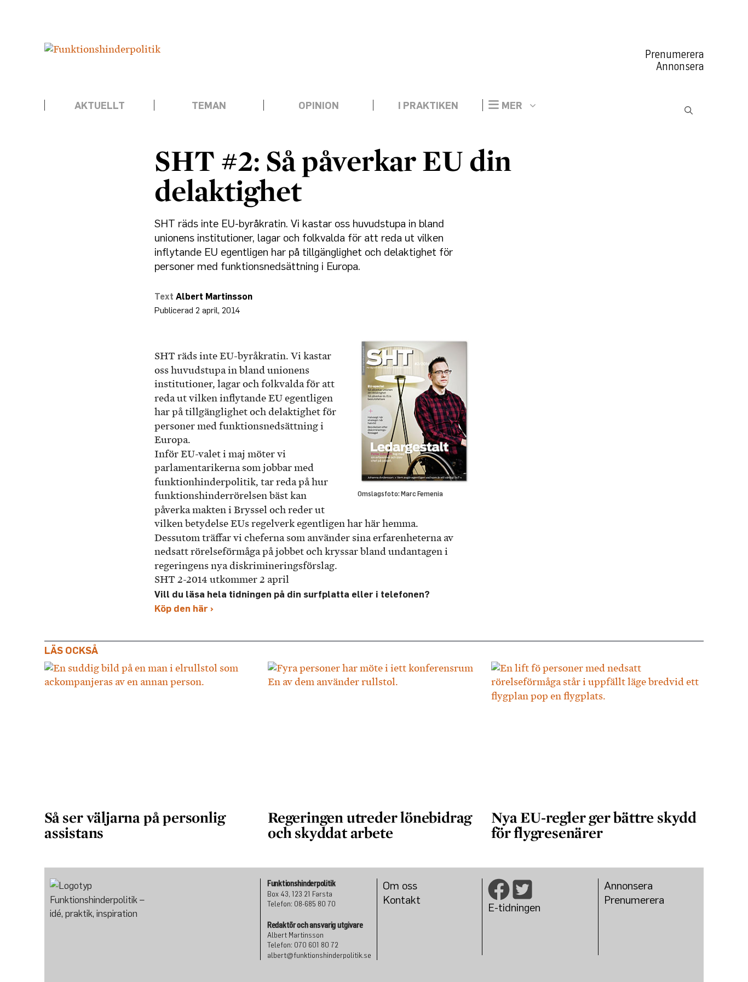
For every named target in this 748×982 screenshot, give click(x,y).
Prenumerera (674, 54)
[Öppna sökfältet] (689, 110)
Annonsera (680, 66)
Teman (209, 105)
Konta (397, 899)
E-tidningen (514, 907)
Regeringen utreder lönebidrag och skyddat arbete (369, 825)
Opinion (318, 105)
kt (416, 899)
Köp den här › (184, 608)
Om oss (400, 885)
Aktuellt (99, 105)
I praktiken (428, 105)
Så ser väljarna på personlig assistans (134, 825)
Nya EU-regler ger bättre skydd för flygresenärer (594, 825)
